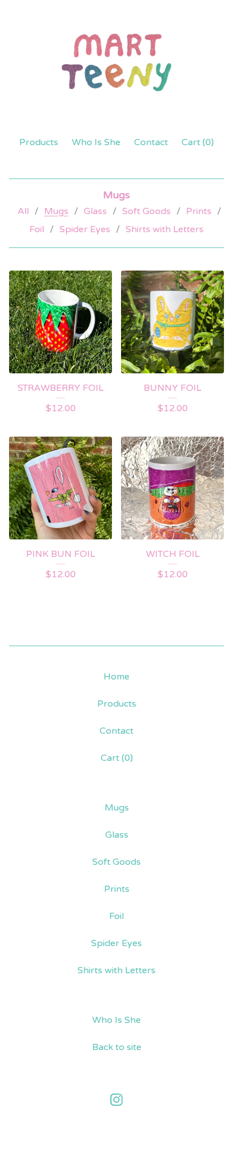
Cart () (198, 142)
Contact (151, 142)
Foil (36, 229)
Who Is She (96, 142)
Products (38, 142)
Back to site (116, 1047)
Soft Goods (146, 211)
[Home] (116, 63)
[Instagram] (116, 1099)
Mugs (56, 211)
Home (116, 676)
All (23, 211)
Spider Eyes (84, 229)
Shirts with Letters (165, 229)
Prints (199, 211)
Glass (95, 211)
